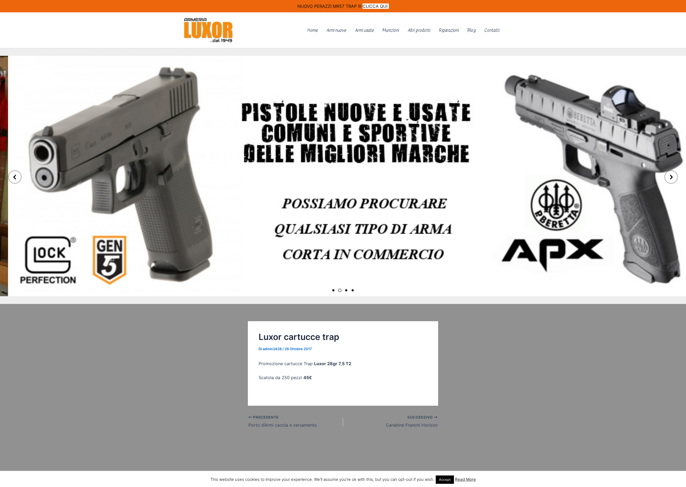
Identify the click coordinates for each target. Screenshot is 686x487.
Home (312, 30)
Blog (471, 30)
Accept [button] (445, 479)
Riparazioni (449, 30)
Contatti (491, 30)
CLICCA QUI (376, 6)
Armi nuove (336, 30)
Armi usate (364, 30)
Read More (465, 479)
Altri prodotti (419, 30)
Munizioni (390, 30)
